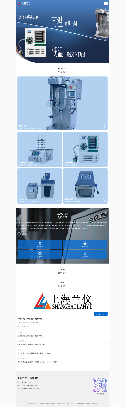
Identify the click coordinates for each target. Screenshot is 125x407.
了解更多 (25, 234)
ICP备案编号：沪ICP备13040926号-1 (87, 403)
